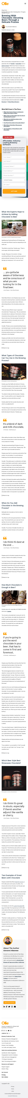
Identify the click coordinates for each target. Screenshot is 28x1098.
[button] (25, 3)
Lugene (9, 611)
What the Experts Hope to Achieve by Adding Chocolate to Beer (13, 112)
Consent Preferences (12, 1096)
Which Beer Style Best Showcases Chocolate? (13, 125)
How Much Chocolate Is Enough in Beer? (14, 122)
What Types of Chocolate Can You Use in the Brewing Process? (14, 116)
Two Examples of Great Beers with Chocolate (13, 129)
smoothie (18, 63)
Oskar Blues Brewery (13, 101)
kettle (12, 63)
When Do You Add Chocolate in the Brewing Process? (13, 119)
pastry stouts (5, 65)
